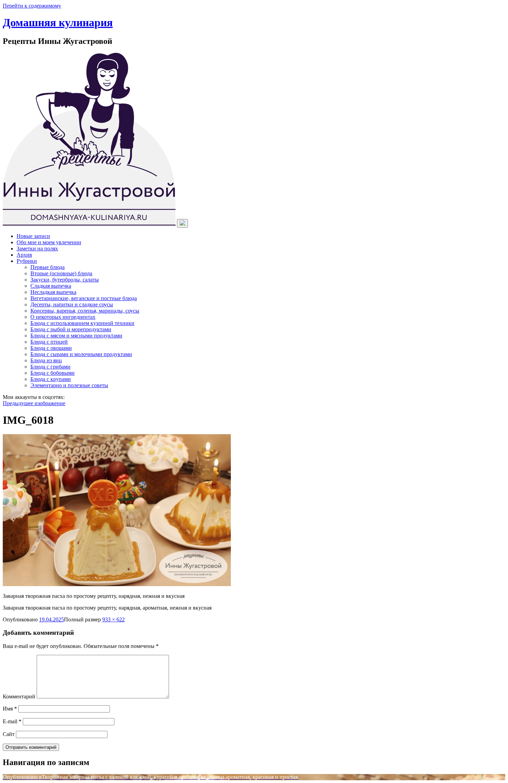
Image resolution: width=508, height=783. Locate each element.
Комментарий (19, 696)
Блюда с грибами (50, 367)
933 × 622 (113, 619)
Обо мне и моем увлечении (49, 242)
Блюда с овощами (51, 348)
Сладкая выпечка (50, 286)
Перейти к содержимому (32, 6)
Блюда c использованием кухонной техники (82, 323)
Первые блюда (47, 267)
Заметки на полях (37, 248)
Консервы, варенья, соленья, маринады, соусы (84, 311)
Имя (10, 709)
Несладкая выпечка (53, 292)
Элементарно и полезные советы (69, 385)
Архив (24, 255)
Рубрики (27, 261)
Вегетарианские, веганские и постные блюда (83, 298)
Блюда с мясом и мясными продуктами (76, 335)
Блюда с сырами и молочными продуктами (81, 354)
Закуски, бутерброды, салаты (64, 280)
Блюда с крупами (50, 379)
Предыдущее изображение (34, 403)
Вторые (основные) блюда (61, 273)
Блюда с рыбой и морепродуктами (70, 329)
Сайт (9, 734)
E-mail (12, 721)
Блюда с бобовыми (52, 373)
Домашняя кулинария (58, 22)
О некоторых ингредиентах (62, 317)
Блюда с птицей (49, 342)
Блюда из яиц (46, 360)
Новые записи (33, 236)
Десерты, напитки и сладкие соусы (71, 304)
